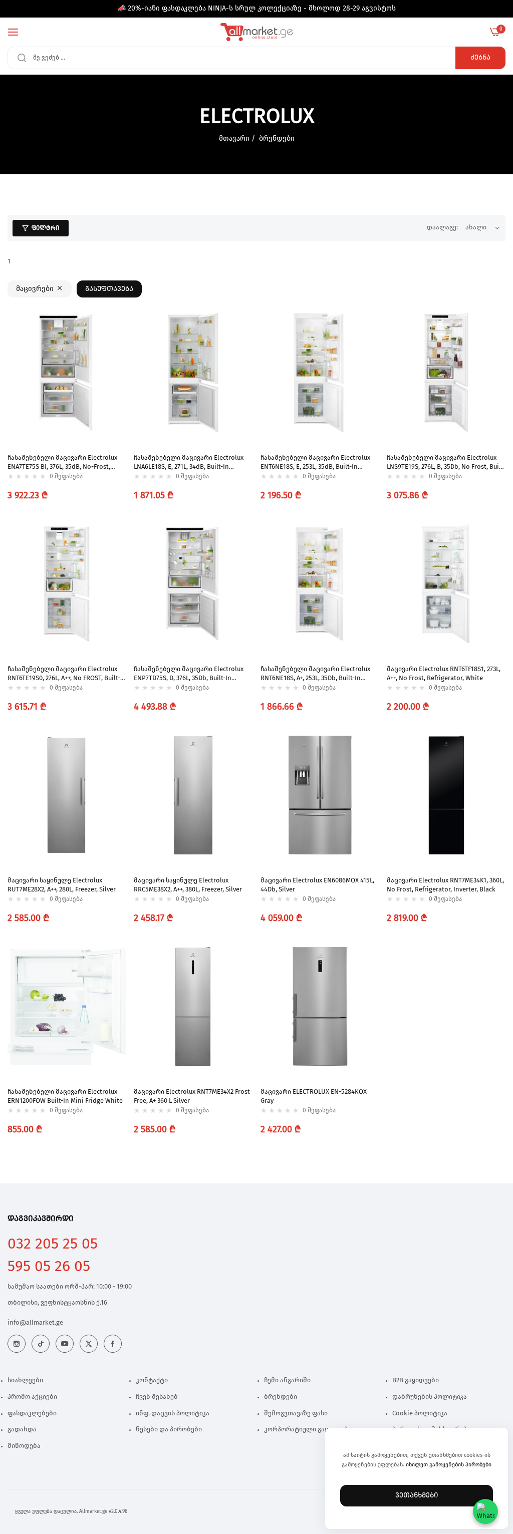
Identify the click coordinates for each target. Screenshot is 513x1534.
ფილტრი (45, 228)
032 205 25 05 (53, 1244)
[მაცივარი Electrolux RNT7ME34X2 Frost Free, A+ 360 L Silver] (193, 1006)
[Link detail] (17, 1344)
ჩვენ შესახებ (157, 1397)
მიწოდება (24, 1446)
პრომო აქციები (32, 1397)
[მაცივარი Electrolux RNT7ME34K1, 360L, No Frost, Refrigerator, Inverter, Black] (446, 795)
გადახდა (22, 1429)
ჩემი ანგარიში (287, 1380)
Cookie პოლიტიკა (419, 1413)
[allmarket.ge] (256, 32)
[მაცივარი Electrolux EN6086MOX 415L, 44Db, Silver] (320, 795)
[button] (116, 331)
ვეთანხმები (416, 1495)
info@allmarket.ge (35, 1323)
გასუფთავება (109, 288)
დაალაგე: (442, 227)
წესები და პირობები (169, 1429)
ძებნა (480, 57)
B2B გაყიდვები (415, 1380)
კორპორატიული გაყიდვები (308, 1429)
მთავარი (234, 138)
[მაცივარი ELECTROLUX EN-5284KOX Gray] (320, 1006)
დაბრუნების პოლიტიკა (429, 1397)
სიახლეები (25, 1380)
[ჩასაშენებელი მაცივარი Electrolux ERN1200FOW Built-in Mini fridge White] (67, 1006)
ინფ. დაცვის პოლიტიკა (172, 1413)
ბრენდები (277, 138)
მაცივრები (35, 288)
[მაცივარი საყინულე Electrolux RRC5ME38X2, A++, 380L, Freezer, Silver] (193, 795)
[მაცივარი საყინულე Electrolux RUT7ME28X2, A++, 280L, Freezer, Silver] (67, 795)
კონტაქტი (152, 1380)
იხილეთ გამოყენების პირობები (448, 1464)
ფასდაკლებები (32, 1413)
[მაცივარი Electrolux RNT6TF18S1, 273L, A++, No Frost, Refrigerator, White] (446, 583)
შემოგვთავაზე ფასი (296, 1413)
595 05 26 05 (49, 1266)
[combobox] (256, 58)
